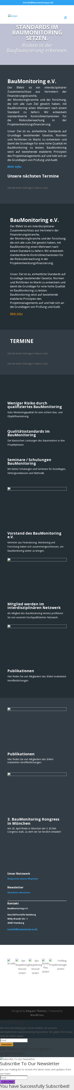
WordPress (37, 1015)
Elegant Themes (36, 1011)
